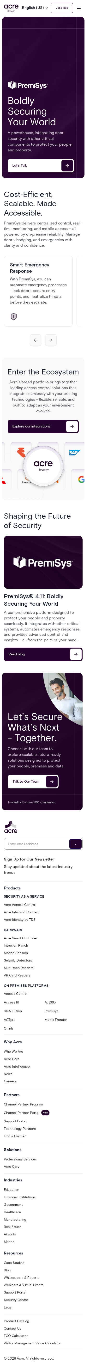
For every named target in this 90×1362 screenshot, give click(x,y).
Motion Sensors (16, 953)
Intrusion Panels (16, 945)
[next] (51, 340)
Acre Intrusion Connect (22, 912)
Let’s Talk (62, 8)
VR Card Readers (17, 975)
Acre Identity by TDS (20, 920)
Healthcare (12, 1212)
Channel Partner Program (23, 1104)
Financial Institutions (20, 1197)
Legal (8, 1307)
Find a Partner (15, 1136)
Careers (10, 1081)
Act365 (50, 1002)
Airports (10, 1234)
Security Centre (16, 1300)
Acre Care (11, 1167)
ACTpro (9, 1020)
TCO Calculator (16, 1336)
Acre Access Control (20, 905)
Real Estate (12, 1227)
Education (11, 1190)
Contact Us (12, 1329)
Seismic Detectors (18, 960)
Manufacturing (15, 1220)
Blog (7, 1270)
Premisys (51, 1011)
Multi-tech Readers (18, 968)
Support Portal (15, 1121)
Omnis (8, 1028)
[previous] (35, 340)
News (8, 1074)
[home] (11, 8)
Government (13, 1205)
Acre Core (11, 1059)
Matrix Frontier (56, 1020)
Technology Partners (20, 1129)
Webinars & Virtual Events (23, 1285)
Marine (9, 1242)
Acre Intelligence (17, 1066)
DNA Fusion (13, 1011)
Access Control (15, 994)
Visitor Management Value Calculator (32, 1343)
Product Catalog (16, 1321)
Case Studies (14, 1263)
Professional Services (20, 1159)
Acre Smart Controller (20, 938)
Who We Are (13, 1052)
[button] (36, 8)
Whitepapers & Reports (21, 1278)
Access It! (11, 1002)
